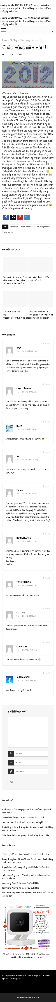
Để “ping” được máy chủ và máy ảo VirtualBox (30, 854)
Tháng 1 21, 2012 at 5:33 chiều (26, 616)
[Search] (51, 30)
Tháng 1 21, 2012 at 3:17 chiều (26, 541)
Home (4, 40)
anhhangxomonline (27, 226)
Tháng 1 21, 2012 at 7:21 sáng (26, 493)
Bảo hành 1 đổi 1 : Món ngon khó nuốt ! (38, 278)
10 (12, 54)
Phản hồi (47, 343)
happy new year (9, 232)
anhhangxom (14, 226)
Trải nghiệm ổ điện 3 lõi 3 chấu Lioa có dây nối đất (23, 817)
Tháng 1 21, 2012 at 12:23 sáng (27, 459)
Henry (19, 426)
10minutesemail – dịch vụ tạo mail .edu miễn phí (22, 822)
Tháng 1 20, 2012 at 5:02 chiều (26, 351)
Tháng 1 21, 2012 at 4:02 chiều (26, 585)
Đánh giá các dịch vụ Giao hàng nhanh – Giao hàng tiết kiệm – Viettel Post (15, 280)
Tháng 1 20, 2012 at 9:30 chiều (26, 392)
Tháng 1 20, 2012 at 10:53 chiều (26, 429)
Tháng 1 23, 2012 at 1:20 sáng (26, 650)
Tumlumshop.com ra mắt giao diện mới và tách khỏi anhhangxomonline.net (40, 314)
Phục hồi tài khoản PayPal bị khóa (25, 883)
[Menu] (3, 30)
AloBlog (13, 40)
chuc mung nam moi (43, 226)
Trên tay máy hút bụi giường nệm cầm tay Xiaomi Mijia (25, 834)
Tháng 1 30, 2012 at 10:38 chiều (26, 680)
